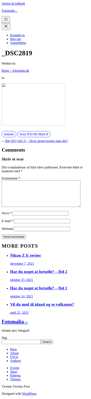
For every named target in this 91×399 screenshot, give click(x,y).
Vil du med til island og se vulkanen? (42, 304)
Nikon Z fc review (25, 255)
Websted (7, 229)
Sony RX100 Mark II (33, 134)
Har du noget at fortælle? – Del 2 (38, 271)
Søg (4, 337)
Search (47, 341)
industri (9, 134)
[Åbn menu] (6, 19)
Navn (7, 213)
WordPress (29, 393)
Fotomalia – (10, 10)
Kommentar (11, 178)
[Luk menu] (6, 26)
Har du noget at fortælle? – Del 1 (38, 288)
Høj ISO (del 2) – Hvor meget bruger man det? (36, 141)
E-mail (7, 221)
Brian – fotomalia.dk (15, 70)
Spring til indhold (13, 3)
